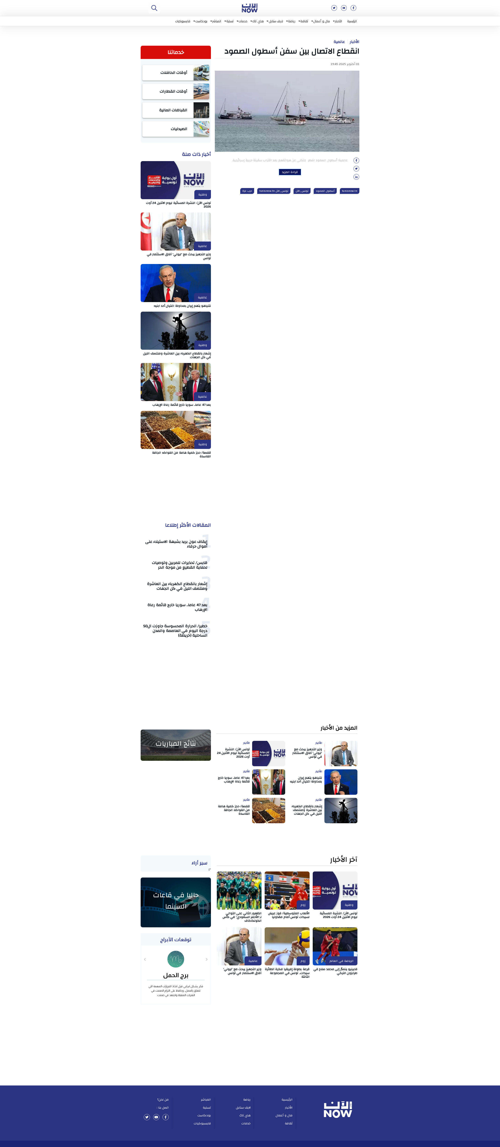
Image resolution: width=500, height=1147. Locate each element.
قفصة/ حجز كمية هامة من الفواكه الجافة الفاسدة (181, 454)
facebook (165, 1117)
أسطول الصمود (325, 191)
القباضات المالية (173, 110)
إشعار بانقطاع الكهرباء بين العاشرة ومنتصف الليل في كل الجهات (177, 355)
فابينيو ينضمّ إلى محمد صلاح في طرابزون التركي (335, 971)
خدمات (243, 21)
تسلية (230, 21)
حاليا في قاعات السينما (176, 901)
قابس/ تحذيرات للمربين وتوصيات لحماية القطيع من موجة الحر (180, 565)
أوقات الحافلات (174, 72)
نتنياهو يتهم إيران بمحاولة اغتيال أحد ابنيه (182, 306)
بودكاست (201, 21)
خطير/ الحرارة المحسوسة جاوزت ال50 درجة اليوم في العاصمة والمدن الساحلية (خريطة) (175, 630)
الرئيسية (352, 21)
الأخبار (338, 21)
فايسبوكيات (182, 21)
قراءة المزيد (290, 172)
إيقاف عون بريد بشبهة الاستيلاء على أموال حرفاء (176, 544)
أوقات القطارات (174, 91)
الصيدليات (179, 128)
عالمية (339, 42)
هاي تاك (258, 21)
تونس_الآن (302, 191)
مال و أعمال (321, 21)
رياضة (291, 21)
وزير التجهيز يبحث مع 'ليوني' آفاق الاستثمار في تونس (179, 256)
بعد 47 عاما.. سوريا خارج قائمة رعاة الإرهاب (182, 405)
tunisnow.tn (349, 191)
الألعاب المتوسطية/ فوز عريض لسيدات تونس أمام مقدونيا (289, 915)
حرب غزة (247, 191)
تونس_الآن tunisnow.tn (273, 191)
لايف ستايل (276, 21)
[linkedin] (356, 178)
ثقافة (304, 21)
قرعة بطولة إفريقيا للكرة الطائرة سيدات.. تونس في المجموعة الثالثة (287, 972)
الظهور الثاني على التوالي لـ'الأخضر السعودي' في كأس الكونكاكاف (242, 917)
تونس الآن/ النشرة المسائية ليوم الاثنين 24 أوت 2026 (178, 205)
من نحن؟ (163, 1099)
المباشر (216, 21)
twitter (147, 1117)
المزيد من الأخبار (339, 728)
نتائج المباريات (175, 743)
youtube (156, 1117)
